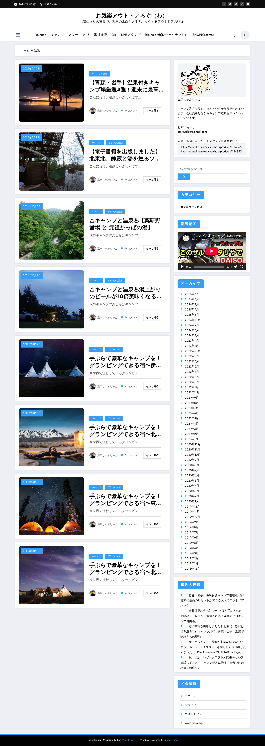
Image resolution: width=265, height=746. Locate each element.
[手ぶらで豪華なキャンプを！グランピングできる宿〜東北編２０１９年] (51, 506)
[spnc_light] (244, 34)
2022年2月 (192, 382)
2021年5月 (192, 418)
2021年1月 (191, 439)
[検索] (233, 35)
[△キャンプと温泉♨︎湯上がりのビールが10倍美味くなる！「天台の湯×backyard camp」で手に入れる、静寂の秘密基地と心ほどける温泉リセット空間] (51, 299)
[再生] (182, 267)
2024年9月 (192, 325)
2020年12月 (192, 444)
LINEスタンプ (131, 34)
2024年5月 (192, 330)
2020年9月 (192, 460)
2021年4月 (192, 424)
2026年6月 (192, 299)
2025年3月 (192, 315)
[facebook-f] (224, 4)
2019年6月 (192, 537)
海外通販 (100, 34)
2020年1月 (192, 501)
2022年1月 (192, 387)
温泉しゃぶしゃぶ (107, 110)
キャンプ (57, 34)
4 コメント (131, 386)
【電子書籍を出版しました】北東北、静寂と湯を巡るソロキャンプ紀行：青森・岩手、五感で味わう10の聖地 (125, 155)
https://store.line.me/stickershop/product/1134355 (211, 147)
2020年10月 (193, 455)
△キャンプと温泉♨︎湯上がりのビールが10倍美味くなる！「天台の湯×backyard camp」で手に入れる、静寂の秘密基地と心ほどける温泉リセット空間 (126, 293)
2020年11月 (192, 449)
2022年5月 (192, 366)
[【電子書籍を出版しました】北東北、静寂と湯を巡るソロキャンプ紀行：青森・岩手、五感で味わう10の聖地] (51, 161)
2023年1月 (192, 346)
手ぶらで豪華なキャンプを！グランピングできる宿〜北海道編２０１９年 (125, 569)
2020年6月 (192, 475)
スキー (73, 34)
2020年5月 (192, 481)
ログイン (190, 696)
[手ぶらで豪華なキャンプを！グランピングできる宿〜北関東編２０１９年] (51, 437)
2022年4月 (192, 372)
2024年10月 (192, 320)
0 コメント (131, 110)
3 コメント (131, 455)
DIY (114, 34)
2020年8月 (192, 465)
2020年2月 (192, 496)
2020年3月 (192, 491)
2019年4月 (192, 548)
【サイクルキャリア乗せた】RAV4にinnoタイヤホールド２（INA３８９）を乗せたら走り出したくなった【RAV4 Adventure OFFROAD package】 (213, 647)
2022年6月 (192, 361)
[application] (212, 251)
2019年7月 (191, 532)
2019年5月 (192, 543)
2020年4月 (192, 486)
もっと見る (152, 110)
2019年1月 (191, 563)
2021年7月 (191, 408)
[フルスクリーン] (241, 267)
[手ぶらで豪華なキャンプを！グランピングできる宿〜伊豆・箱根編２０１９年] (51, 368)
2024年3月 (192, 335)
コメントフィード (196, 714)
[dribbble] (236, 4)
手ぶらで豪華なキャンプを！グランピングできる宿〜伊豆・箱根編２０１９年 (125, 362)
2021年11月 (192, 392)
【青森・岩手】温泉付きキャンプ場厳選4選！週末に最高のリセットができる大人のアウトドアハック (126, 86)
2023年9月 (192, 341)
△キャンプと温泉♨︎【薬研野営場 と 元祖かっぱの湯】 (125, 224)
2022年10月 (192, 351)
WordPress (128, 740)
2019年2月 (192, 558)
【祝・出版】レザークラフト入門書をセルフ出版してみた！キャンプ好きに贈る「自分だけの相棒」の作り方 (212, 662)
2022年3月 (192, 377)
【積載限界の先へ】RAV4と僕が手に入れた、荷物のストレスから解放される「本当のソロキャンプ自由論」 (212, 616)
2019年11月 (192, 512)
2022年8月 (192, 356)
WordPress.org (194, 723)
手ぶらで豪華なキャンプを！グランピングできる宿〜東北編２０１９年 (125, 500)
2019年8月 (192, 527)
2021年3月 (192, 429)
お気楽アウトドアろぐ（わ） (132, 15)
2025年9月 (192, 309)
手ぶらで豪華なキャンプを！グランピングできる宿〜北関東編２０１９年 (125, 431)
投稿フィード (193, 705)
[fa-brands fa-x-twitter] (230, 4)
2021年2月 (192, 434)
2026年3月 (192, 304)
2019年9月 (192, 522)
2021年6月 (192, 413)
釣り (86, 34)
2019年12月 (192, 506)
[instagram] (242, 4)
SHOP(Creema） (204, 34)
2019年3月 (192, 553)
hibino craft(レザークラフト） (166, 34)
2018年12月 (192, 569)
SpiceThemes (171, 740)
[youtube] (248, 4)
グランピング (113, 349)
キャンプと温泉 (99, 73)
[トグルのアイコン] (18, 35)
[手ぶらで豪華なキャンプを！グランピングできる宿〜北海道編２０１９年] (51, 575)
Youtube (41, 34)
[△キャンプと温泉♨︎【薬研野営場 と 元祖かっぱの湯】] (51, 230)
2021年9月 (192, 398)
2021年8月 (192, 403)
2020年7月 (192, 470)
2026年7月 (192, 294)
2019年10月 (192, 517)
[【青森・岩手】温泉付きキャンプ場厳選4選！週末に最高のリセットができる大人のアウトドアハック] (51, 92)
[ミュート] (235, 267)
